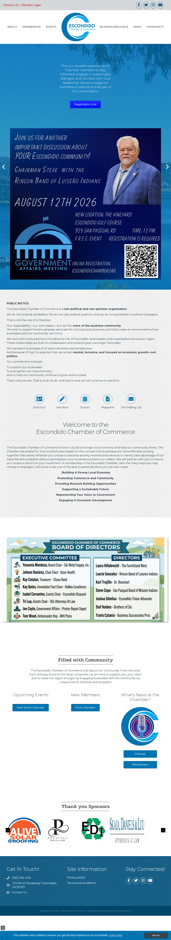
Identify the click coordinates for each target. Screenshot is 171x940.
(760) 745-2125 (21, 877)
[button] (3, 166)
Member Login (31, 5)
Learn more (115, 935)
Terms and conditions (81, 883)
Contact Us (10, 5)
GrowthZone (124, 910)
